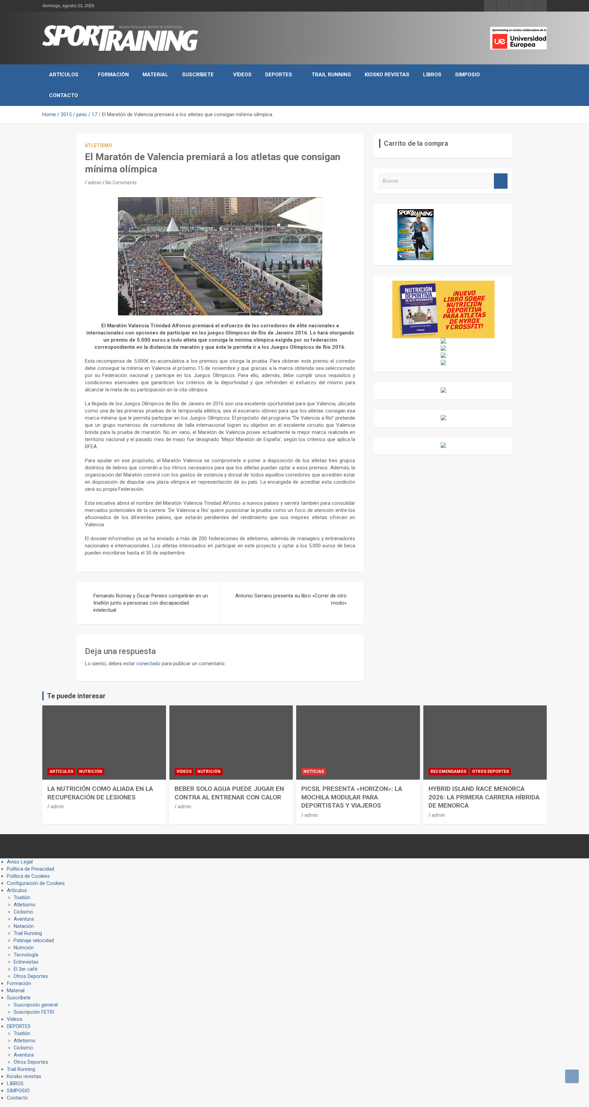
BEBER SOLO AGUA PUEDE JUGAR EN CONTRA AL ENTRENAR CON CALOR (229, 793)
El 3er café (25, 969)
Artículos (63, 75)
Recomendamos (448, 771)
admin (95, 182)
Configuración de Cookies (36, 883)
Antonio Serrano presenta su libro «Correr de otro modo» (291, 599)
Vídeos (242, 75)
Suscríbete (198, 75)
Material (155, 75)
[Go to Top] (572, 1076)
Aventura (24, 919)
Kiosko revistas (387, 75)
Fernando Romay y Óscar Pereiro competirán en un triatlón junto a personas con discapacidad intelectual (150, 603)
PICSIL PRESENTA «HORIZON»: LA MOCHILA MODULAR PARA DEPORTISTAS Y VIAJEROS (351, 797)
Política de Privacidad (30, 869)
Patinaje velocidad (34, 940)
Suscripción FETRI (34, 1012)
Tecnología (26, 955)
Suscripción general (36, 1005)
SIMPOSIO (467, 75)
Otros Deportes (490, 771)
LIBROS (432, 75)
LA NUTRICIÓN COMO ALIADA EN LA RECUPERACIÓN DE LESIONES (100, 793)
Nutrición (90, 771)
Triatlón (22, 897)
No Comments (121, 182)
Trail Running (331, 75)
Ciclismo (23, 912)
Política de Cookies (28, 876)
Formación (113, 75)
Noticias (313, 771)
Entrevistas (26, 962)
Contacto (63, 95)
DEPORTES (278, 75)
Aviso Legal (20, 862)
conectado (148, 663)
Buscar (501, 181)
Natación (24, 926)
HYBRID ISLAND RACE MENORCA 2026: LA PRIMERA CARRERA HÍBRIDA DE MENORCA (484, 797)
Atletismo (98, 145)
